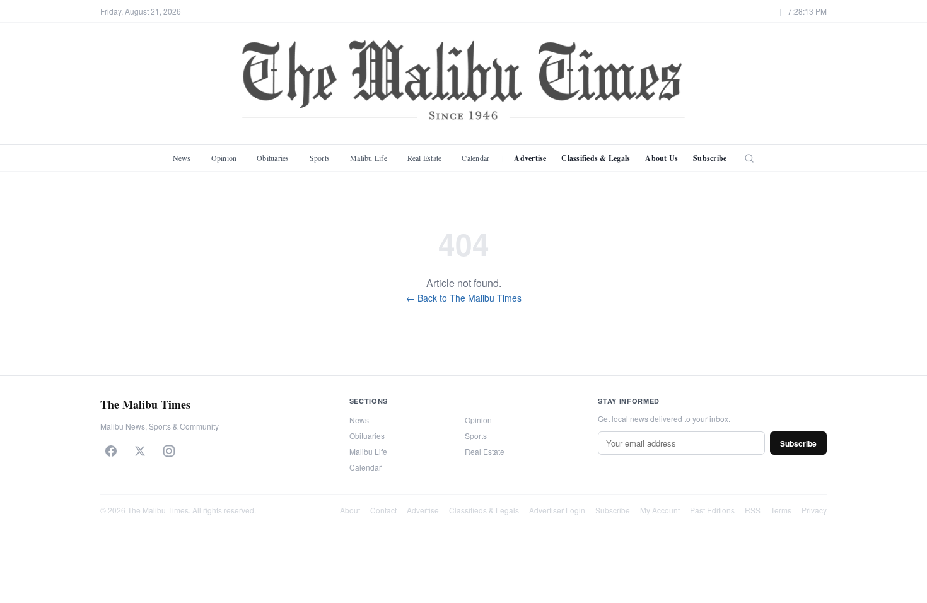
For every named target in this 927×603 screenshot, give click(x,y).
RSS (753, 510)
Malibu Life (368, 158)
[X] (140, 451)
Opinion (224, 158)
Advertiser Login (557, 510)
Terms (781, 510)
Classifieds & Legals (595, 158)
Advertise (530, 158)
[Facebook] (111, 451)
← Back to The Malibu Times (464, 297)
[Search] (749, 158)
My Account (660, 510)
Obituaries (273, 158)
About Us (661, 158)
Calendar (475, 158)
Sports (320, 158)
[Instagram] (169, 451)
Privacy (814, 510)
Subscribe (709, 158)
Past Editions (712, 510)
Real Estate (424, 158)
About (350, 510)
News (182, 158)
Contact (383, 510)
